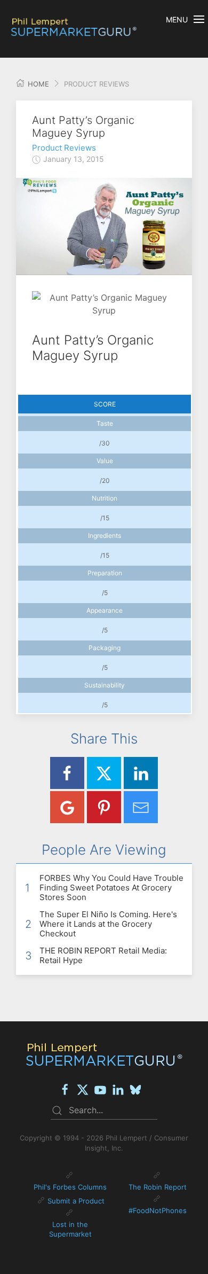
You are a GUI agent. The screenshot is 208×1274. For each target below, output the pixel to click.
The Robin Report (158, 1187)
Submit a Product (76, 1201)
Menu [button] (177, 19)
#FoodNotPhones (158, 1210)
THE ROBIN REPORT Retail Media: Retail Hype (103, 955)
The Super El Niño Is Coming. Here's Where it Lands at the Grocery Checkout (108, 924)
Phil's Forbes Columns (70, 1187)
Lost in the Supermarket (70, 1229)
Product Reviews (64, 148)
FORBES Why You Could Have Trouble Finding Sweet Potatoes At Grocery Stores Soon (111, 887)
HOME (37, 84)
